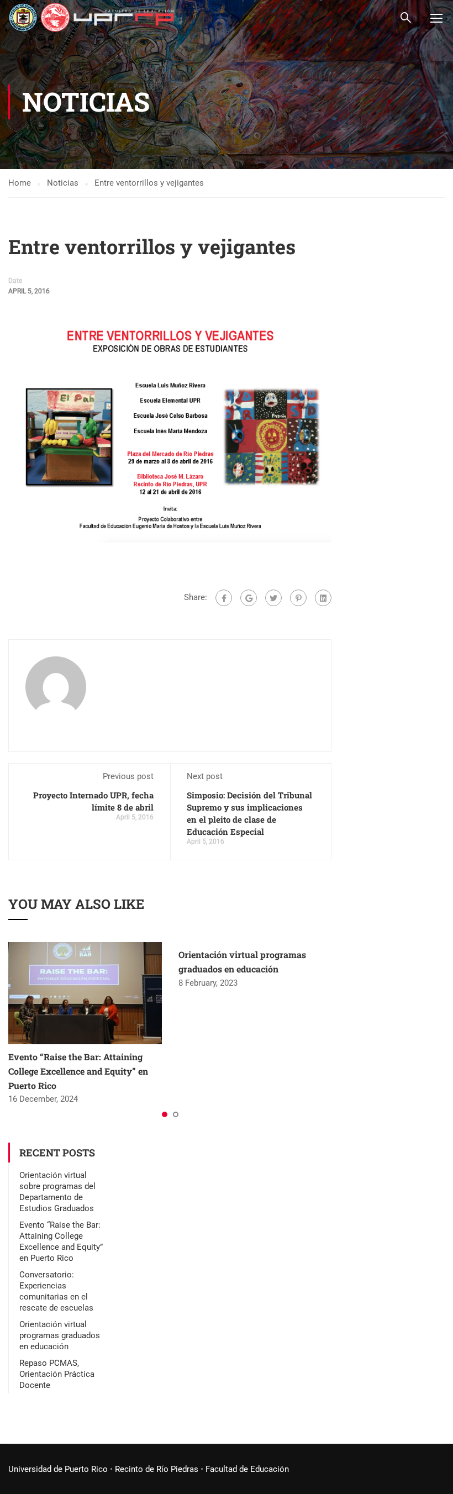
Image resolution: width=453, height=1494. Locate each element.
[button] (164, 1114)
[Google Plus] (248, 598)
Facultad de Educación (247, 1469)
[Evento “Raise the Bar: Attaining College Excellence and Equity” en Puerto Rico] (85, 993)
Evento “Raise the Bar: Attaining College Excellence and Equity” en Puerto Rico (78, 1071)
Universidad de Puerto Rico (58, 1469)
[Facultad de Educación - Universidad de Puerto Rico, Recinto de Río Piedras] (91, 17)
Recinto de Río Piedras (156, 1469)
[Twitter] (273, 598)
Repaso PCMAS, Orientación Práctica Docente (56, 1374)
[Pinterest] (298, 598)
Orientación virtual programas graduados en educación (59, 1335)
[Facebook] (223, 598)
